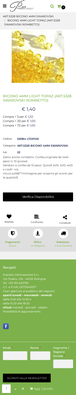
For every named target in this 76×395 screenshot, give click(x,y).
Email (8, 348)
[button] (38, 56)
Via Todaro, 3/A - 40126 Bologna (24, 279)
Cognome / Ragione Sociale (61, 352)
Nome (35, 348)
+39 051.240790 (18, 283)
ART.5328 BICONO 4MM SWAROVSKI (28, 16)
